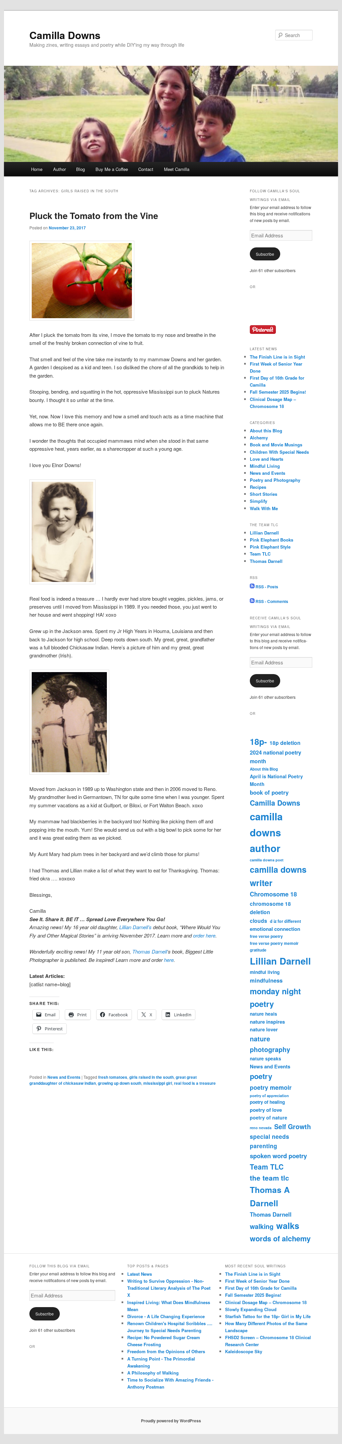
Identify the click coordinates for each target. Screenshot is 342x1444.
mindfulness (266, 980)
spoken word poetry (278, 1155)
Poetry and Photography (275, 480)
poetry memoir (271, 1087)
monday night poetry (275, 997)
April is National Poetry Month (276, 780)
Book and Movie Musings (276, 444)
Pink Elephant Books (271, 540)
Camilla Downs (65, 35)
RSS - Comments (271, 601)
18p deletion (285, 743)
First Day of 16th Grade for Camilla (261, 1288)
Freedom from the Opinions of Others (166, 1351)
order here (204, 935)
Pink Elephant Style (270, 547)
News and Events (63, 1077)
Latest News (139, 1274)
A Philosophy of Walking (153, 1373)
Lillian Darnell (264, 533)
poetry (261, 1076)
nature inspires (267, 1021)
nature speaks (265, 1058)
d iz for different (285, 921)
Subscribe (265, 254)
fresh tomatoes (112, 1077)
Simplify (258, 501)
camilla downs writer (278, 876)
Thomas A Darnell (270, 1196)
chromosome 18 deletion (270, 908)
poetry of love (266, 1109)
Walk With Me (264, 508)
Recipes (258, 487)
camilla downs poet (267, 859)
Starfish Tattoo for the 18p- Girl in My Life (268, 1316)
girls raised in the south (151, 1077)
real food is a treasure (195, 1083)
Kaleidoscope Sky (243, 1351)
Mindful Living (265, 466)
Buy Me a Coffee (112, 169)
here (169, 959)
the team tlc (269, 1178)
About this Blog (266, 430)
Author (59, 169)
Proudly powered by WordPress (171, 1421)
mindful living (265, 972)
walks (287, 1226)
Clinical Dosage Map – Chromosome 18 (266, 1302)
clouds (258, 920)
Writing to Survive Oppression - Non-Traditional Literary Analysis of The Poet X (168, 1288)
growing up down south (119, 1083)
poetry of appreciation (269, 1095)
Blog (80, 169)
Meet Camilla (176, 169)
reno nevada (261, 1127)
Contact (145, 169)
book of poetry (269, 792)
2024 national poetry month (275, 757)
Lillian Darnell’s (135, 927)
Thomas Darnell (149, 951)
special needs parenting (269, 1141)
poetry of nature (268, 1117)
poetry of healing (267, 1102)
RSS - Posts (266, 587)
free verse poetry (266, 936)
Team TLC (260, 554)
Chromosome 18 (273, 894)
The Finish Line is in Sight (277, 357)
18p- (258, 742)
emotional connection (275, 929)
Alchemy (259, 437)
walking (262, 1226)
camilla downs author (266, 832)
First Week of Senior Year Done (257, 1281)
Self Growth (292, 1126)
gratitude (258, 950)
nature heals (263, 1014)
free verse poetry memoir (274, 943)
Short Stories (263, 494)
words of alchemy (280, 1238)
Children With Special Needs (279, 452)
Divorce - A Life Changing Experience (166, 1316)
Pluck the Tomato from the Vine (93, 215)
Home (36, 169)
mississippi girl (157, 1083)
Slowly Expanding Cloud (251, 1309)
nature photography (270, 1044)
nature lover (264, 1029)
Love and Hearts (266, 459)
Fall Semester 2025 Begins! (278, 392)
